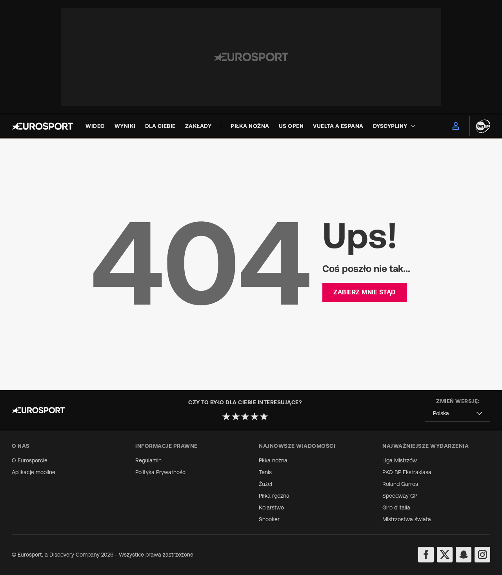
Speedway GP (399, 496)
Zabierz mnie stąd (364, 292)
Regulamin (148, 460)
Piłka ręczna (274, 496)
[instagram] (482, 554)
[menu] (455, 126)
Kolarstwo (271, 507)
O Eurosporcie (29, 460)
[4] (254, 416)
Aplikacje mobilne (33, 472)
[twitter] (445, 554)
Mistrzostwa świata (406, 519)
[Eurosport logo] (42, 126)
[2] (235, 416)
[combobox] (457, 413)
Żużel (265, 484)
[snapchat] (463, 554)
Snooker (269, 519)
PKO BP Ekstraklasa (406, 472)
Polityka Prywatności (161, 472)
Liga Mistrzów (399, 460)
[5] (264, 416)
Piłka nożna (273, 460)
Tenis (265, 472)
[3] (245, 416)
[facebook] (426, 554)
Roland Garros (400, 484)
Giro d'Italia (396, 507)
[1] (226, 416)
